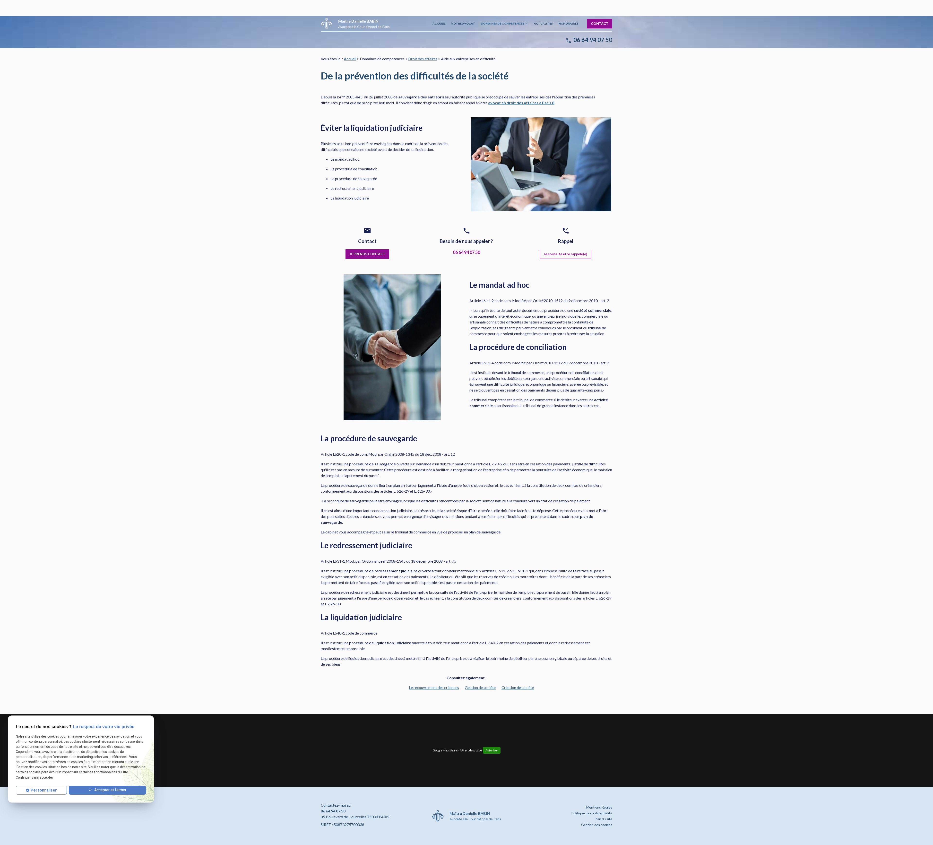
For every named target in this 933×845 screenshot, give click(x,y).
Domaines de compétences (502, 23)
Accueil (438, 23)
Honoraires (568, 23)
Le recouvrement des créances (434, 687)
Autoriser (491, 750)
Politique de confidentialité (591, 813)
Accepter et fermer (109, 790)
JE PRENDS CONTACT (367, 254)
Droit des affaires (422, 58)
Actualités (543, 23)
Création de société (517, 687)
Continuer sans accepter (34, 777)
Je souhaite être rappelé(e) (565, 254)
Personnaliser (44, 790)
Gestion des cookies (596, 825)
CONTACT (599, 23)
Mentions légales (599, 807)
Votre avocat (463, 23)
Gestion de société (480, 687)
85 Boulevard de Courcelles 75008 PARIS (355, 816)
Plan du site (603, 819)
